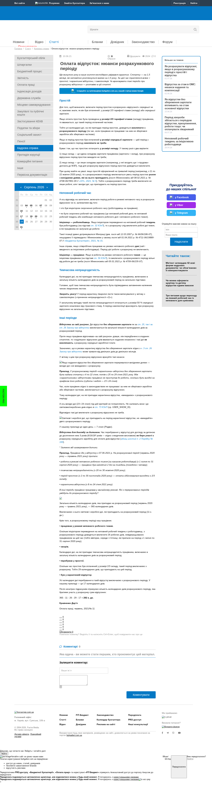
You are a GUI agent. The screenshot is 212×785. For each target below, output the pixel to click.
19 (31, 216)
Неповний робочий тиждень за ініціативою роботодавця (179, 141)
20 (36, 216)
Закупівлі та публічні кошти (30, 113)
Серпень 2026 (34, 187)
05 (31, 205)
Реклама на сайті (106, 724)
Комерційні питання (30, 161)
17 (21, 216)
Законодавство (143, 42)
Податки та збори (28, 128)
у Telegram (181, 213)
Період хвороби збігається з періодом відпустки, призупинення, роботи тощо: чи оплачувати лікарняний (180, 123)
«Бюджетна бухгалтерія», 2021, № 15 (83, 240)
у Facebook (182, 197)
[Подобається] (60, 617)
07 (41, 205)
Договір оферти (21, 734)
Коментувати (141, 694)
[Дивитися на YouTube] (181, 733)
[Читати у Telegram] (169, 733)
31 (21, 227)
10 (21, 211)
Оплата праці (26, 84)
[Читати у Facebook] (164, 733)
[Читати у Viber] (175, 733)
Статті (54, 42)
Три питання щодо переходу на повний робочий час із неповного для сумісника (181, 298)
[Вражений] (60, 622)
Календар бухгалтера (108, 719)
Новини (18, 42)
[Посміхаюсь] (60, 620)
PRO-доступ (134, 719)
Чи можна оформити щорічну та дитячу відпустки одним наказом (180, 283)
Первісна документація (32, 174)
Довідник (117, 42)
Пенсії (21, 141)
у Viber (179, 205)
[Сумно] (60, 625)
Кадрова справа (27, 148)
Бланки (97, 42)
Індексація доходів (29, 91)
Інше (20, 168)
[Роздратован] (60, 627)
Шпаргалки (24, 64)
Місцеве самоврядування (33, 104)
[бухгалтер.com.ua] (36, 28)
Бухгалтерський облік (31, 58)
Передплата (27, 46)
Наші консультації (138, 724)
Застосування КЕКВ (30, 121)
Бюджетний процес (29, 71)
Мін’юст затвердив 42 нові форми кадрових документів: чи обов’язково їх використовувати (181, 267)
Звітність (23, 78)
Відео (39, 42)
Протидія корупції (28, 154)
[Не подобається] (60, 630)
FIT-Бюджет (75, 41)
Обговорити (66, 632)
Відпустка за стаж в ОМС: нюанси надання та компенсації (180, 87)
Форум (167, 42)
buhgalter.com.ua (74, 735)
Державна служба (29, 98)
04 (26, 205)
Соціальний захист (29, 134)
